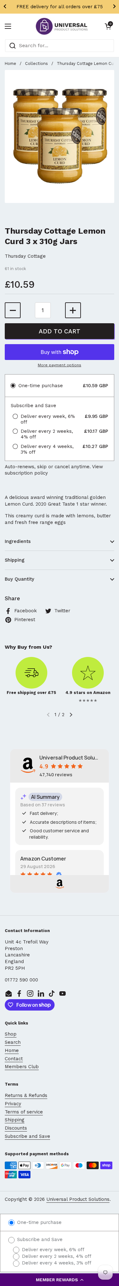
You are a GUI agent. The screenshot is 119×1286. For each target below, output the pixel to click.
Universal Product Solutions (77, 1199)
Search (13, 1042)
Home (10, 63)
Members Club (22, 1066)
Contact (14, 1059)
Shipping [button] (14, 560)
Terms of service (24, 1112)
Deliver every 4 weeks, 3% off (55, 1263)
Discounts (16, 1128)
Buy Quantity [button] (19, 579)
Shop (11, 1034)
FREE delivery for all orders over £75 (60, 6)
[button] (59, 1279)
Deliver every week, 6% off (52, 1249)
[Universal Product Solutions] (61, 26)
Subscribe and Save (27, 1136)
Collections (36, 63)
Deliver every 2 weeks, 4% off (55, 1256)
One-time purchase (39, 1222)
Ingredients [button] (18, 541)
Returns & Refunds (26, 1095)
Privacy (13, 1103)
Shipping (14, 1120)
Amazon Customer (43, 858)
